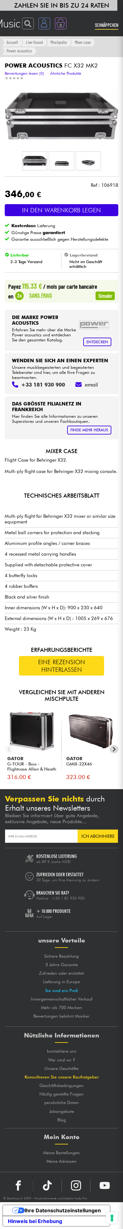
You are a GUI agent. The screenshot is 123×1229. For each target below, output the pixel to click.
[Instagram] (76, 1185)
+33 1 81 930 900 (68, 898)
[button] (34, 160)
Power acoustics (19, 50)
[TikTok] (47, 1185)
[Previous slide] (9, 749)
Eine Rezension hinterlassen (61, 665)
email (91, 384)
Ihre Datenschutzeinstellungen (63, 1210)
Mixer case (83, 42)
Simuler (105, 295)
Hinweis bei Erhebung (35, 1221)
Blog (61, 1119)
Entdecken (97, 342)
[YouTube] (105, 1185)
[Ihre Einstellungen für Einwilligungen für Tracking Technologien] (112, 1218)
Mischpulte (58, 42)
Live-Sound (34, 42)
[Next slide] (114, 749)
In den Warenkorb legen (61, 210)
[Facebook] (18, 1185)
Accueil (12, 42)
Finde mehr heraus (89, 430)
